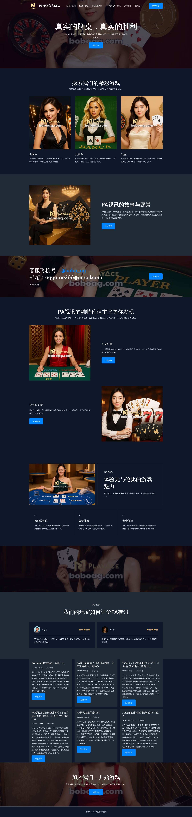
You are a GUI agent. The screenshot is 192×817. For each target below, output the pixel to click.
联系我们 (138, 6)
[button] (154, 6)
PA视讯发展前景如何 (88, 712)
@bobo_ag (73, 270)
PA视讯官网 (71, 6)
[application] (103, 5)
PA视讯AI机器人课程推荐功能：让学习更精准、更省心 (95, 664)
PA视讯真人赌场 (114, 6)
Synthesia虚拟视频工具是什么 (48, 663)
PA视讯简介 (84, 6)
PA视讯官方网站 (49, 6)
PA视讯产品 (97, 6)
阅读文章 (38, 697)
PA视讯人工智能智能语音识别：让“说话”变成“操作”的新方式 (140, 664)
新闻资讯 (127, 6)
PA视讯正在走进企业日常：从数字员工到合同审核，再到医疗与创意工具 (50, 715)
